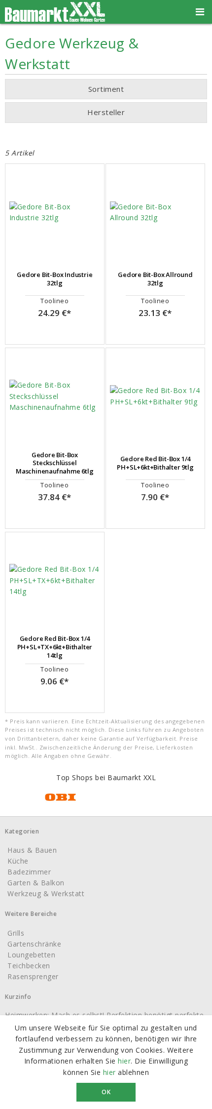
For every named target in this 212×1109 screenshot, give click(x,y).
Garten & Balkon (36, 882)
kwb (96, 132)
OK (106, 1092)
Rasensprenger (33, 976)
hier (124, 1061)
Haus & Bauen (32, 850)
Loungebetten (31, 954)
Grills (15, 933)
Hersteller (106, 112)
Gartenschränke (34, 944)
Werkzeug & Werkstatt (45, 893)
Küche (18, 861)
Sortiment (106, 89)
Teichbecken (28, 965)
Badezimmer (29, 871)
